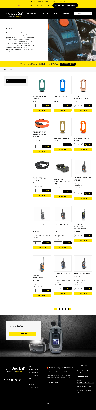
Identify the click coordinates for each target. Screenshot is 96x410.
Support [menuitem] (66, 14)
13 (67, 309)
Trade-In (31, 384)
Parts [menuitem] (56, 14)
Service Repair (33, 375)
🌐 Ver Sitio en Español (65, 5)
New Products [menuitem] (31, 14)
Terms (30, 381)
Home (6, 69)
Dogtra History (33, 388)
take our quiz (68, 64)
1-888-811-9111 (86, 386)
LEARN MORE (23, 334)
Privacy (31, 378)
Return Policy (33, 369)
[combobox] (83, 13)
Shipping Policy (33, 372)
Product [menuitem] (45, 14)
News (30, 366)
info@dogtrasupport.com (85, 382)
